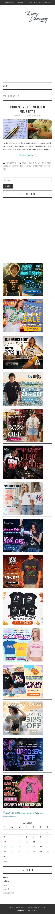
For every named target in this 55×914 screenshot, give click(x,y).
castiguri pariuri (28, 163)
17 (5, 846)
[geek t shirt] (23, 279)
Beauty (5, 877)
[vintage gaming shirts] (23, 462)
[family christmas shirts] (23, 608)
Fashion (6, 881)
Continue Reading (27, 155)
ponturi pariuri (38, 166)
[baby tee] (23, 644)
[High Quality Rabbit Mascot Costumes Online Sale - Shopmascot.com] (27, 814)
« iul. (6, 861)
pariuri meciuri (14, 166)
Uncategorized (8, 892)
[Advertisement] (27, 54)
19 (20, 846)
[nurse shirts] (23, 498)
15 (41, 841)
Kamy (29, 115)
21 (34, 846)
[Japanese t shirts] (23, 315)
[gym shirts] (23, 352)
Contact (21, 2)
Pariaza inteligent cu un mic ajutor (27, 109)
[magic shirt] (23, 535)
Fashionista (22, 910)
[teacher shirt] (23, 681)
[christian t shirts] (23, 388)
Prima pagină (9, 2)
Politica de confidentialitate (39, 2)
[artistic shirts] (23, 754)
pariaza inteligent (41, 163)
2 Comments (38, 115)
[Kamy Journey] (27, 17)
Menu (5, 86)
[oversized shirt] (23, 425)
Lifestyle (13, 163)
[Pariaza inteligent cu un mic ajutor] (27, 129)
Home (7, 163)
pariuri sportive (26, 166)
